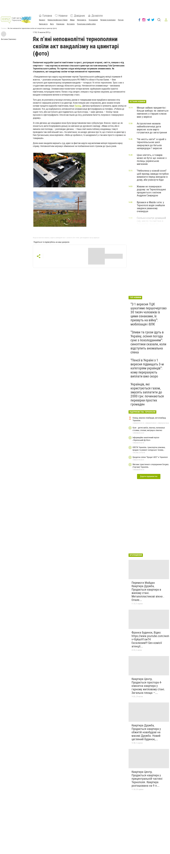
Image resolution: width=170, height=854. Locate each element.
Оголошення (93, 20)
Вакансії (42, 20)
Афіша (72, 20)
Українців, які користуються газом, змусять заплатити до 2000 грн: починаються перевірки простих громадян (147, 394)
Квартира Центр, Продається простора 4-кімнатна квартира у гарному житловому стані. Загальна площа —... (148, 685)
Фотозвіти (71, 24)
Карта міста (43, 24)
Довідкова (60, 24)
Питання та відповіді (107, 20)
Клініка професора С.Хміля (57, 20)
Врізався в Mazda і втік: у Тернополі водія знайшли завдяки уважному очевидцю (151, 207)
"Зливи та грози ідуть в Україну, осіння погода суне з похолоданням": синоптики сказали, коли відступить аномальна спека (148, 342)
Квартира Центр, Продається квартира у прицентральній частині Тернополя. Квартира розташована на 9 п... (147, 778)
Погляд (78, 105)
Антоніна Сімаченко (8, 39)
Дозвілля (97, 15)
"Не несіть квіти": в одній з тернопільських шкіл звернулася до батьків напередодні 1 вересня (151, 144)
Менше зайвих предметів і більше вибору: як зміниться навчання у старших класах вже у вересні (152, 112)
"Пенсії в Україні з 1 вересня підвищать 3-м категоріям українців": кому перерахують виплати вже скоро (147, 368)
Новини (62, 15)
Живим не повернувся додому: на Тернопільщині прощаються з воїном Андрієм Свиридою (151, 191)
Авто (52, 24)
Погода (120, 20)
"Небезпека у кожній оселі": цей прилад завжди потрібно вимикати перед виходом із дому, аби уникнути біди (153, 175)
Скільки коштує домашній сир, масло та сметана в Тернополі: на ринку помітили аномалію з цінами (152, 222)
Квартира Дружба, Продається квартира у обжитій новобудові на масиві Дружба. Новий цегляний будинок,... (146, 732)
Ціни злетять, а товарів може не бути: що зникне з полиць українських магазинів (152, 159)
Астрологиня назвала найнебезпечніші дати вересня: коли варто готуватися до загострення (152, 128)
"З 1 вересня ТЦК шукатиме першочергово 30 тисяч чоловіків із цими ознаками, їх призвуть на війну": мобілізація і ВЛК (149, 314)
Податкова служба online (86, 24)
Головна (47, 15)
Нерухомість (81, 20)
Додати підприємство (148, 476)
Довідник (79, 15)
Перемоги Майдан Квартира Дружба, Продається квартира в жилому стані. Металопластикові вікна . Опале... (148, 591)
